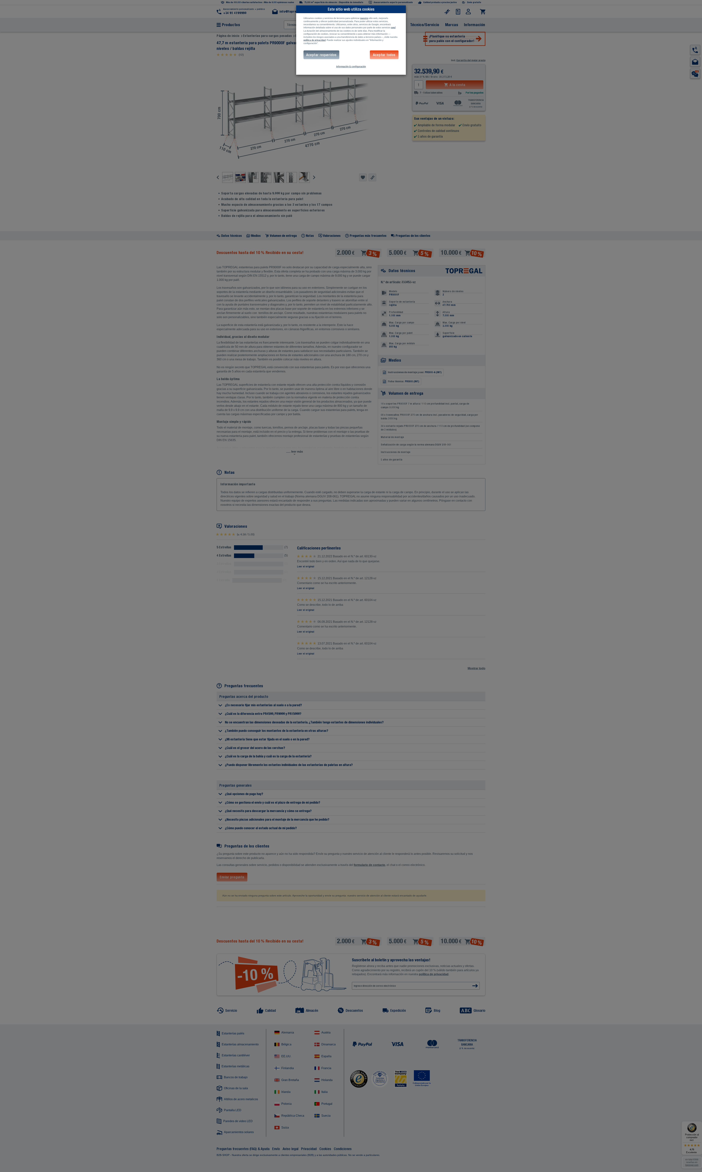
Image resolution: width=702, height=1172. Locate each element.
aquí (393, 27)
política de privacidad (314, 40)
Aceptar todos (384, 55)
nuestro (364, 18)
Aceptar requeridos (321, 55)
